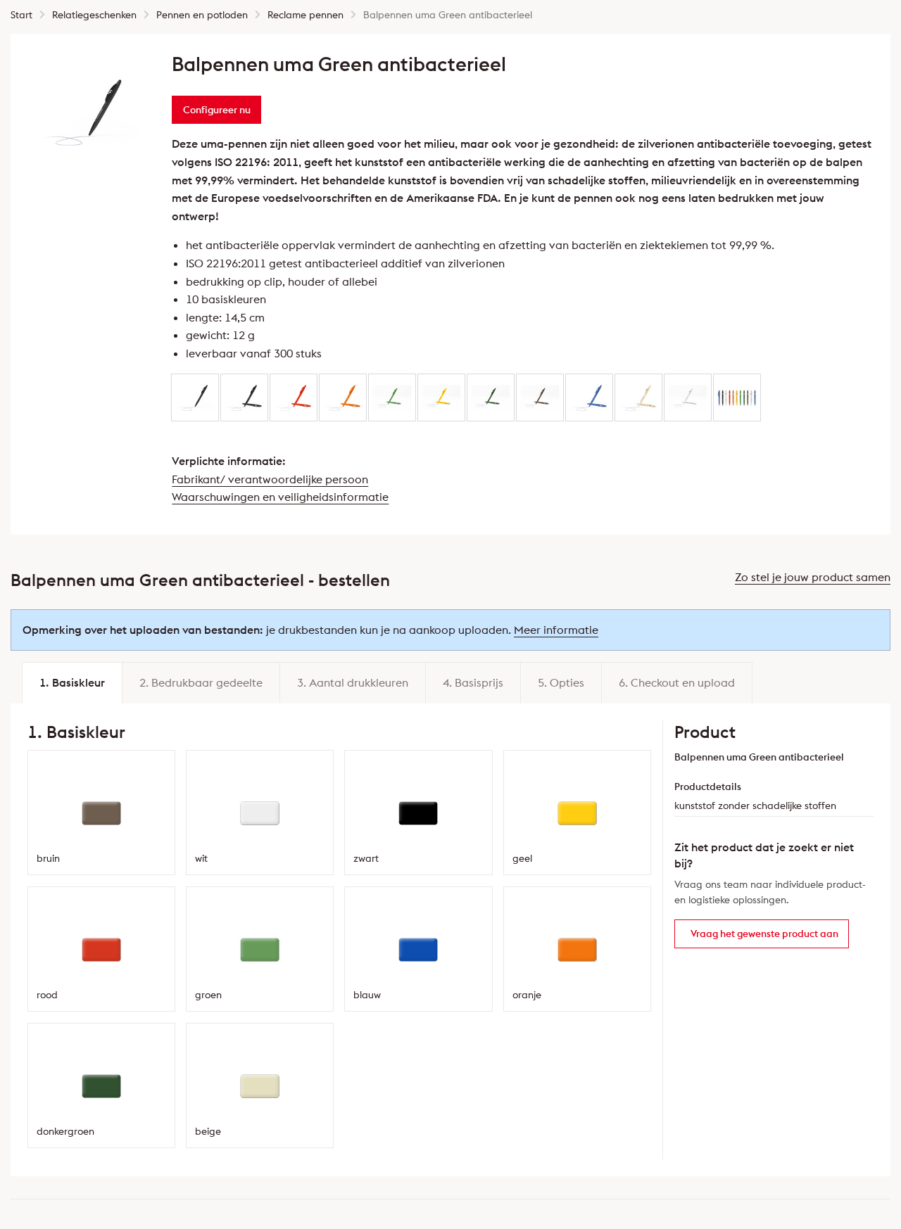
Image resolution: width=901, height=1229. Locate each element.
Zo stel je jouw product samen (812, 577)
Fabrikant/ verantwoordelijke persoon (270, 479)
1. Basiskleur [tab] (72, 682)
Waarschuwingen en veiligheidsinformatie (280, 497)
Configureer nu (217, 109)
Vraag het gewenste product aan (764, 933)
